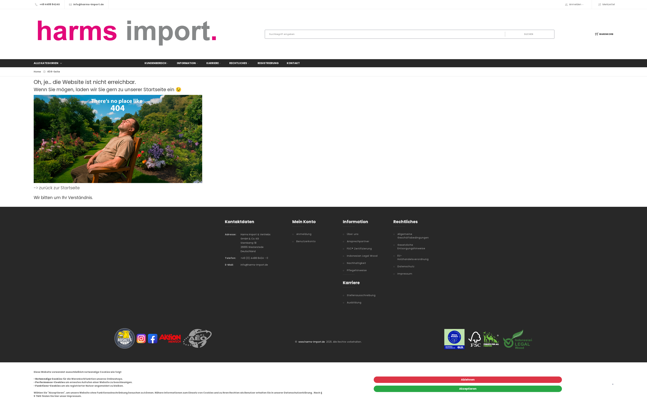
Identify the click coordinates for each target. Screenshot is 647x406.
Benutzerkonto (306, 241)
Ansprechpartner (358, 241)
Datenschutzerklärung (298, 392)
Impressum (404, 273)
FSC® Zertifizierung (359, 248)
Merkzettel (609, 4)
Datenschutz (405, 266)
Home (37, 71)
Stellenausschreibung (361, 295)
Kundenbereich (155, 63)
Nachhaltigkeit (356, 263)
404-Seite (53, 71)
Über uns (353, 234)
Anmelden (575, 4)
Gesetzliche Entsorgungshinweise (409, 246)
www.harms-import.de (311, 341)
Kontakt (293, 63)
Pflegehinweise (357, 270)
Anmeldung (304, 234)
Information (186, 63)
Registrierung (268, 63)
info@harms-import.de (88, 4)
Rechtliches (238, 63)
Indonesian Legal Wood (362, 256)
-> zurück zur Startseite (57, 188)
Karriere (212, 63)
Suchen (528, 34)
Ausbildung (354, 302)
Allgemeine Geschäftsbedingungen (409, 235)
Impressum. (74, 396)
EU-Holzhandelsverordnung (409, 257)
